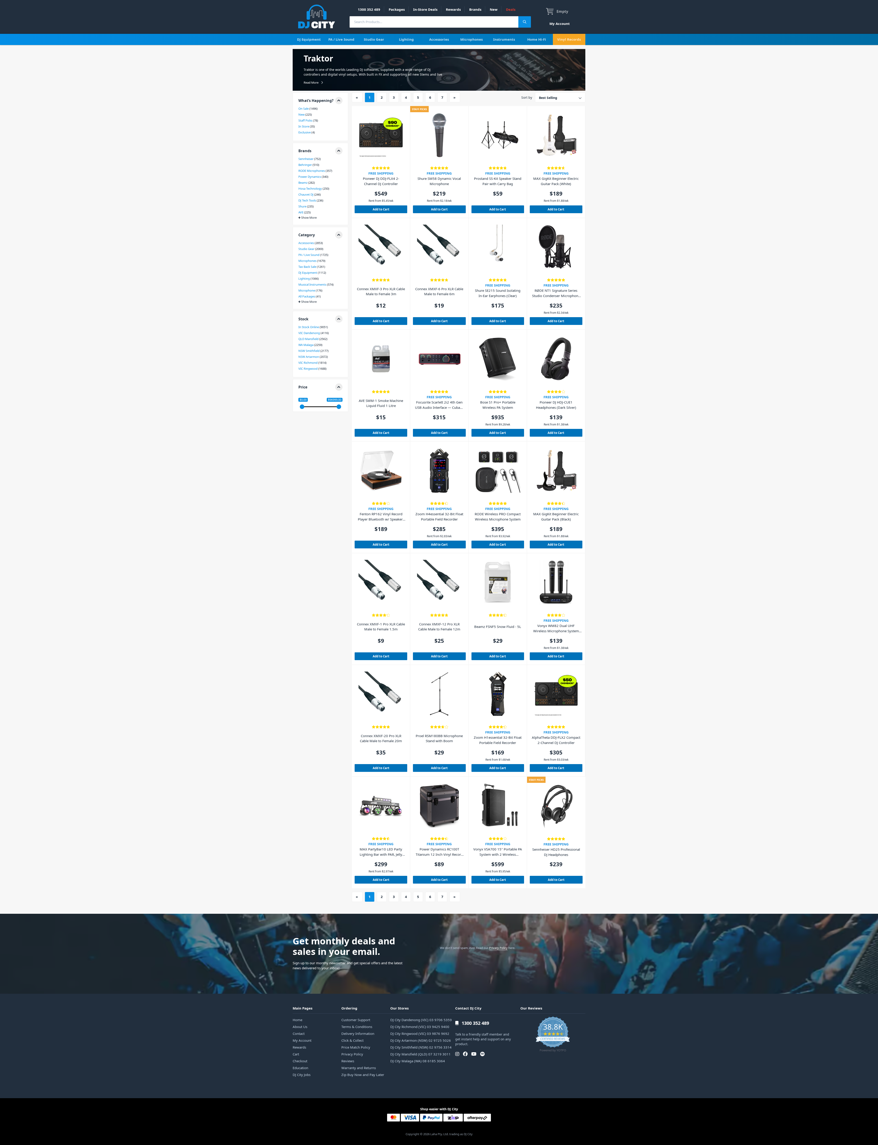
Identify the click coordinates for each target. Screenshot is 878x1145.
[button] (320, 100)
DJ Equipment (309, 39)
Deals (510, 9)
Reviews (347, 1061)
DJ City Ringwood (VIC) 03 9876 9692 (419, 1033)
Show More (309, 217)
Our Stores (399, 1008)
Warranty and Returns (358, 1067)
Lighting (406, 39)
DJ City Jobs (302, 1074)
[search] (434, 21)
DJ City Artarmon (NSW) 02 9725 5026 (420, 1040)
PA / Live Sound (341, 39)
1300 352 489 (369, 9)
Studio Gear (374, 39)
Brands (475, 9)
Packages (397, 9)
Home (297, 1019)
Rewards (453, 9)
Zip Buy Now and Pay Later (362, 1074)
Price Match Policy (355, 1047)
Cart (296, 1054)
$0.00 (303, 400)
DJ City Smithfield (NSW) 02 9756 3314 (421, 1047)
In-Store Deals (425, 9)
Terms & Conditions (356, 1026)
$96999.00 (334, 400)
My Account (559, 23)
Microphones (471, 39)
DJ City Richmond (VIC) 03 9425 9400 (419, 1026)
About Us (300, 1026)
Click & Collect (352, 1040)
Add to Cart (381, 209)
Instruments (504, 39)
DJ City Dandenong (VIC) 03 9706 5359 (421, 1019)
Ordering (349, 1008)
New (494, 9)
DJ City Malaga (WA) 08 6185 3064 (417, 1061)
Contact (299, 1033)
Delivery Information (357, 1033)
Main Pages (302, 1008)
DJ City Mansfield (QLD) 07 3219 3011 (420, 1054)
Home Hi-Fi (536, 39)
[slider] (302, 406)
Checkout (300, 1061)
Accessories (439, 39)
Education (300, 1067)
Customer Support (355, 1019)
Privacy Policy (498, 948)
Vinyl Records (569, 39)
